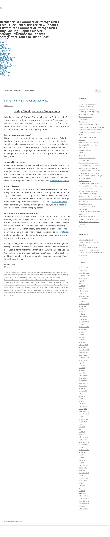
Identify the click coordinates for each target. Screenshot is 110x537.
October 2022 (83, 301)
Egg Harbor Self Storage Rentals (89, 124)
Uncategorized (83, 214)
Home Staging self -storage (87, 158)
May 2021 (82, 337)
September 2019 (84, 388)
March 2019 (82, 404)
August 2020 (83, 360)
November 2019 (84, 383)
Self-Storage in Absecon (86, 188)
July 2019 (81, 393)
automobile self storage (86, 114)
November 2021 (84, 322)
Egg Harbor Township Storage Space (90, 130)
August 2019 (83, 391)
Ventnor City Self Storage (87, 217)
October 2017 (83, 447)
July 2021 (81, 332)
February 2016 (83, 496)
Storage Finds (83, 201)
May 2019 (82, 399)
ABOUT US (4, 44)
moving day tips (84, 160)
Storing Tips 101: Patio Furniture (89, 250)
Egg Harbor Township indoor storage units (27, 277)
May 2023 (82, 283)
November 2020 (84, 352)
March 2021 (82, 342)
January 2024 (83, 270)
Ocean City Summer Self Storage (89, 171)
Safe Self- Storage (85, 178)
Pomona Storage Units (40, 290)
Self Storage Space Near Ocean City (90, 186)
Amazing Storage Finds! (86, 106)
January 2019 (83, 409)
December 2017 (84, 442)
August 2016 (83, 480)
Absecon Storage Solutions (87, 104)
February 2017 (83, 465)
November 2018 (84, 414)
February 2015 (83, 509)
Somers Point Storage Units (17, 293)
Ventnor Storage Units (53, 293)
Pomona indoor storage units (23, 290)
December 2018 (84, 411)
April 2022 (82, 314)
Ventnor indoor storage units (35, 293)
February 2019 (83, 406)
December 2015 (84, 501)
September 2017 (84, 450)
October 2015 (83, 506)
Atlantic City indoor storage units (49, 275)
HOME (2, 43)
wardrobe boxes (59, 201)
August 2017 (83, 452)
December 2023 (84, 273)
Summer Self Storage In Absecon (89, 212)
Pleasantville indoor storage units (48, 287)
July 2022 (81, 309)
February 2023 (83, 291)
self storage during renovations (89, 183)
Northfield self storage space (88, 163)
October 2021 (83, 324)
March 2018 (82, 434)
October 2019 (83, 386)
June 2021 (82, 334)
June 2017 (82, 457)
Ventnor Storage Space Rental (88, 219)
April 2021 (82, 340)
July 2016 (81, 483)
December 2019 (84, 381)
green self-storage (85, 150)
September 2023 (84, 276)
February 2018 (83, 437)
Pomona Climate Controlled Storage (90, 176)
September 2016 (84, 478)
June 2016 (82, 486)
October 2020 (83, 355)
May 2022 (82, 311)
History (81, 153)
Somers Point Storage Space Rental (90, 196)
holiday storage (84, 155)
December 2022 (84, 296)
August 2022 (83, 306)
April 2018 (82, 432)
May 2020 (82, 368)
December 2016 (84, 470)
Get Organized (83, 147)
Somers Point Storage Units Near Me (90, 199)
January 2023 (83, 293)
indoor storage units (37, 141)
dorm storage (83, 122)
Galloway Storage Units (32, 280)
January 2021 (83, 347)
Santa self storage (85, 181)
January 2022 (83, 319)
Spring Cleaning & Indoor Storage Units (26, 100)
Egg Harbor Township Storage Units (53, 277)
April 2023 (82, 286)
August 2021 (83, 329)
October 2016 (83, 475)
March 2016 (82, 493)
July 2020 (81, 363)
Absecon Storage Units (31, 275)
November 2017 (84, 445)
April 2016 (82, 491)
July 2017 (81, 455)
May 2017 (82, 460)
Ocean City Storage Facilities (88, 168)
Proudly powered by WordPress (14, 521)
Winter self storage (85, 227)
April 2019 (82, 401)
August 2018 (83, 422)
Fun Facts (82, 140)
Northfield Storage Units (55, 285)
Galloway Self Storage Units (50, 272)
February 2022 (83, 317)
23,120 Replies (8, 106)
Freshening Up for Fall (86, 240)
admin (12, 295)
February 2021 (83, 345)
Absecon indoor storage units (13, 275)
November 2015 (84, 504)
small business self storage (88, 194)
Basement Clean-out (85, 117)
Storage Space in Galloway (87, 206)
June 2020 (82, 365)
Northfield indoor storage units (37, 285)
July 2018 (81, 424)
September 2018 (84, 419)
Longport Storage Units (41, 282)
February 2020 (83, 375)
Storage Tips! (83, 209)
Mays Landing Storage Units (17, 285)
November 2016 (84, 473)
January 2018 (83, 440)
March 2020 (82, 373)
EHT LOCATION (5, 48)
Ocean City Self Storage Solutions (89, 165)
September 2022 (84, 304)
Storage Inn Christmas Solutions (89, 247)
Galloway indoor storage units (14, 280)
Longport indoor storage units (23, 282)
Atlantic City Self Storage (87, 109)
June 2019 (82, 396)
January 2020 (83, 378)
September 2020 (84, 358)
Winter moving (83, 224)
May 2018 (82, 429)
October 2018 (83, 416)
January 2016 (83, 498)
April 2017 (82, 463)
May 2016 (82, 488)
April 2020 (82, 370)
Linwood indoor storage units (49, 280)
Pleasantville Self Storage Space (89, 173)
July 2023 (81, 281)
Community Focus (84, 119)
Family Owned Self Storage (87, 137)
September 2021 (84, 327)
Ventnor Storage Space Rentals (89, 222)
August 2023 (83, 278)
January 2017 (83, 468)
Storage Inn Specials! (85, 204)
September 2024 (84, 268)
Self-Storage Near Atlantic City (88, 191)
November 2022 (84, 299)
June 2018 (82, 427)
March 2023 (82, 288)
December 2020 (84, 350)
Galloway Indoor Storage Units (30, 272)
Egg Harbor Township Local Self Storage (92, 127)
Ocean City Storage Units (29, 287)
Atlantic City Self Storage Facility (89, 112)
